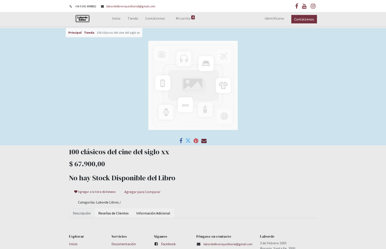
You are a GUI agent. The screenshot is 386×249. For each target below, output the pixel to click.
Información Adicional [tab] (153, 213)
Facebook (168, 244)
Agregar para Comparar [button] (142, 191)
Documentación (123, 244)
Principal (75, 33)
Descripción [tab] (82, 213)
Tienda (89, 33)
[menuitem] (116, 19)
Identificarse (274, 18)
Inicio (73, 244)
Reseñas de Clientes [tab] (113, 213)
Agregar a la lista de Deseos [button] (97, 192)
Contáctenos (304, 19)
